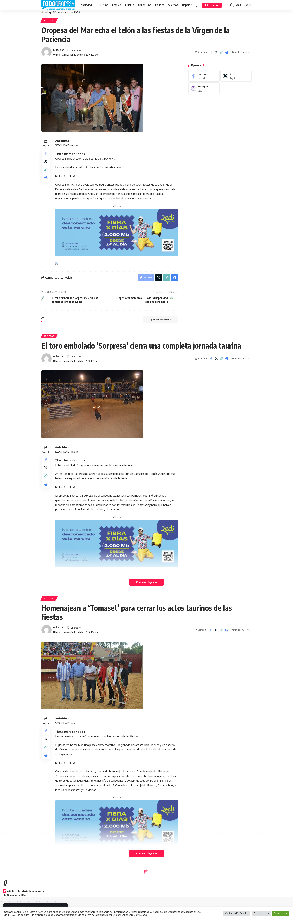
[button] (196, 5)
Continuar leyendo (146, 582)
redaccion (58, 49)
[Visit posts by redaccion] (46, 52)
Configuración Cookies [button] (236, 913)
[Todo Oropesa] (58, 5)
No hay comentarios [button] (162, 319)
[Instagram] (204, 88)
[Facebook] (204, 76)
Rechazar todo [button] (261, 913)
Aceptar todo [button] (280, 913)
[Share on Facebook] (211, 52)
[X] (236, 76)
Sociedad (49, 20)
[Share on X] (216, 52)
